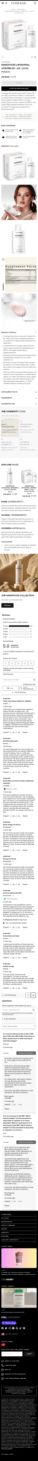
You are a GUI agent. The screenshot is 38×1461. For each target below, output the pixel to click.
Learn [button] (4, 1229)
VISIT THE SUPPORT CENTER (15, 1378)
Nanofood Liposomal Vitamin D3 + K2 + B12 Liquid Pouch (19, 12)
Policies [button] (5, 1236)
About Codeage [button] (8, 1225)
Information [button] (6, 1221)
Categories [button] (6, 1214)
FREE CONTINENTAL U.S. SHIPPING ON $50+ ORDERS (29, 131)
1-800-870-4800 (10, 1365)
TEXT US (8, 1369)
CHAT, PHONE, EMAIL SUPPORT (29, 137)
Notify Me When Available (19, 88)
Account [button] (5, 1218)
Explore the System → (10, 415)
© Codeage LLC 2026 (7, 1454)
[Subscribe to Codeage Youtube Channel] (3, 1345)
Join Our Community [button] (10, 1240)
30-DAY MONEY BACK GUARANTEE (11, 130)
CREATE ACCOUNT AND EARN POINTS (11, 137)
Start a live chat (12, 1361)
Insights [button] (5, 1232)
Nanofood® (21, 9)
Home (13, 9)
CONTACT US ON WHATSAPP (15, 1374)
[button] (6, 3)
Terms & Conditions (6, 1448)
